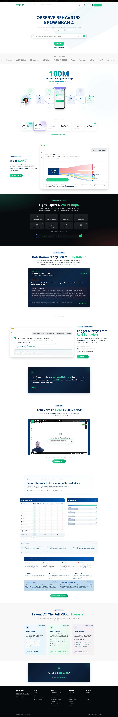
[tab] (37, 225)
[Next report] (92, 292)
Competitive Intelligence (56, 699)
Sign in (79, 5)
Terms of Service (98, 714)
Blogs (70, 694)
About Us (88, 692)
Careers (70, 705)
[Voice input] (81, 36)
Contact (87, 699)
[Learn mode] (78, 36)
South (51, 159)
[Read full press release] (59, 1)
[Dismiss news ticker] (116, 1)
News (87, 697)
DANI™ (35, 692)
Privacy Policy (91, 714)
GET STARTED (59, 43)
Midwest (57, 159)
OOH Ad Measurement (38, 697)
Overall (47, 159)
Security (70, 708)
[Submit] (84, 36)
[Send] (80, 236)
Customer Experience (55, 703)
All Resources (71, 692)
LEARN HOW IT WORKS (59, 47)
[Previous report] (25, 292)
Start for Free (97, 5)
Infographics (71, 701)
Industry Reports (72, 699)
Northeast (66, 159)
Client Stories (71, 697)
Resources (49, 5)
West (61, 159)
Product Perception (55, 705)
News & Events (72, 703)
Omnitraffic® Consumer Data (40, 699)
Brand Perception (54, 694)
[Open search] (76, 5)
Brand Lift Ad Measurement (57, 697)
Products (28, 5)
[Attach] (33, 36)
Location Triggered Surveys (56, 692)
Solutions (35, 5)
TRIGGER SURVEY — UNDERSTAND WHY (57, 179)
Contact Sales (88, 5)
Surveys (35, 694)
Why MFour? (42, 5)
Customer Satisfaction (55, 701)
